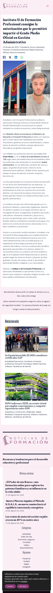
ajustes (24, 581)
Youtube (26, 561)
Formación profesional (20, 49)
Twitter (26, 564)
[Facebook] (4, 57)
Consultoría (24, 47)
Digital (38, 411)
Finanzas (6, 49)
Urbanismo (42, 414)
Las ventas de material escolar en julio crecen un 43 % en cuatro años (26, 518)
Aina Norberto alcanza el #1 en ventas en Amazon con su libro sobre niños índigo (26, 292)
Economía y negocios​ (26, 539)
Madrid (32, 49)
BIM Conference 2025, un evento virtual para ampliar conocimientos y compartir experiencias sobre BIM (25, 406)
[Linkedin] (16, 57)
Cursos (33, 47)
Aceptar (10, 586)
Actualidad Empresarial (14, 361)
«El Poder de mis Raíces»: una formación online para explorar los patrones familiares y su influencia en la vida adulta (25, 487)
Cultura (26, 545)
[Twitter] (10, 57)
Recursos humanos (17, 52)
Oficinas (6, 52)
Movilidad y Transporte (13, 414)
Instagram (26, 567)
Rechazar (23, 586)
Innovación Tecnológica (23, 363)
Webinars (8, 417)
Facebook (26, 558)
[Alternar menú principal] (47, 6)
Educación (40, 47)
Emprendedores (26, 548)
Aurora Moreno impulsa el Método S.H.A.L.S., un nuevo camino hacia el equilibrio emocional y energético (25, 504)
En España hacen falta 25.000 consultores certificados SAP (26, 357)
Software (8, 366)
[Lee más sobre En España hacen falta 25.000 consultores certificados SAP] (26, 339)
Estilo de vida (26, 536)
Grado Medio (8, 156)
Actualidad (26, 534)
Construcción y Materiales (25, 411)
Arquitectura (10, 411)
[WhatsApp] (21, 57)
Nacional (39, 49)
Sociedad (26, 542)
